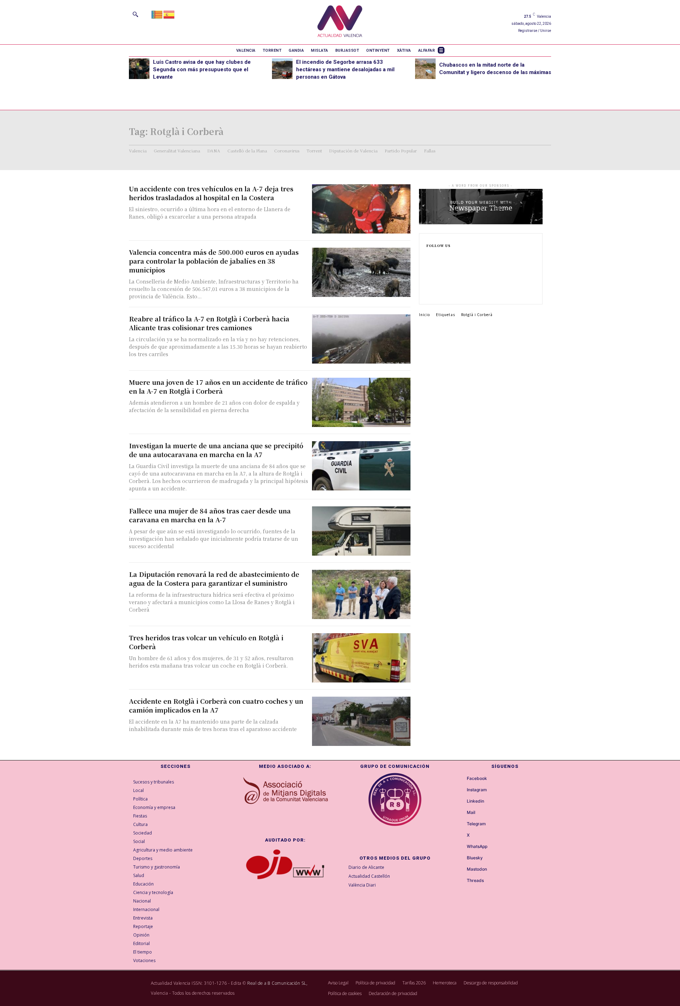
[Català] (157, 14)
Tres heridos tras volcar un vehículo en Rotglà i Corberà (206, 642)
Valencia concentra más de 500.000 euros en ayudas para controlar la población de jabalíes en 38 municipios (214, 260)
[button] (135, 14)
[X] (428, 291)
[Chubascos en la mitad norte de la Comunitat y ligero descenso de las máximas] (425, 68)
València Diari (362, 885)
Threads (475, 880)
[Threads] (460, 880)
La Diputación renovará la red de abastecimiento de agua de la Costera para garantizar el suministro (214, 578)
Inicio (424, 314)
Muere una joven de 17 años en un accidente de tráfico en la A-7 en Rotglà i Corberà (218, 386)
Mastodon (477, 869)
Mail (471, 812)
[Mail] (460, 812)
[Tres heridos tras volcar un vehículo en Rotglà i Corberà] (361, 657)
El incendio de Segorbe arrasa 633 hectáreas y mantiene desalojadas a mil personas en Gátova (345, 69)
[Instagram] (428, 268)
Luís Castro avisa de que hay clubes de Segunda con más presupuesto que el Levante (202, 69)
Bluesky (475, 857)
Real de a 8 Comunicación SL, (277, 983)
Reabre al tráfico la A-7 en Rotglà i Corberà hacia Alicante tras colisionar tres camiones (209, 323)
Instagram (477, 789)
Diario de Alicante (366, 867)
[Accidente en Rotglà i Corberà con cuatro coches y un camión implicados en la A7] (361, 721)
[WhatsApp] (460, 846)
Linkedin (475, 801)
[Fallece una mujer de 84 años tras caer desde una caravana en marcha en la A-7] (361, 531)
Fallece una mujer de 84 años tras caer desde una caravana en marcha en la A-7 (210, 515)
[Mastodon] (460, 869)
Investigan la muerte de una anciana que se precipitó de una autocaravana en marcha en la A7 (216, 450)
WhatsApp (477, 846)
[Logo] (339, 22)
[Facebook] (428, 257)
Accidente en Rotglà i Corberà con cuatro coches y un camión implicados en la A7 (216, 705)
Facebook (477, 778)
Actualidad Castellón (369, 876)
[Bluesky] (460, 858)
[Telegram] (460, 824)
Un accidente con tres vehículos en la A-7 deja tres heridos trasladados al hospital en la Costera (211, 193)
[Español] (169, 14)
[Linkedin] (428, 280)
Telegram (476, 823)
